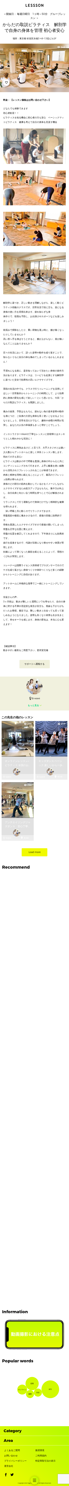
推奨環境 (39, 1450)
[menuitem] (34, 1480)
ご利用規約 (41, 1455)
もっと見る (33, 705)
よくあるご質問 (12, 1450)
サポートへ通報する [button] (34, 663)
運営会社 (8, 1466)
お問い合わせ (11, 1455)
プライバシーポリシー (15, 1460)
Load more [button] (35, 852)
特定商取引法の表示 (45, 1460)
